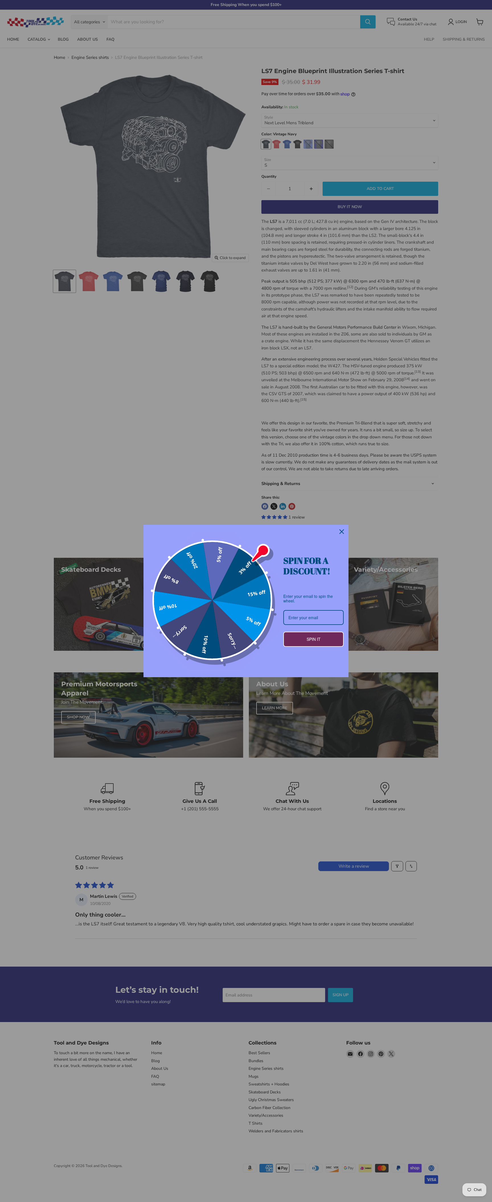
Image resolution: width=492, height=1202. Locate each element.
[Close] (341, 531)
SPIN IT (314, 639)
